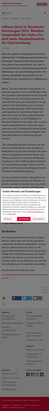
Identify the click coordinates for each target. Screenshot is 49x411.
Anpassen (7, 219)
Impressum (12, 214)
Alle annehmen (38, 219)
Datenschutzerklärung (36, 212)
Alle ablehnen (24, 219)
